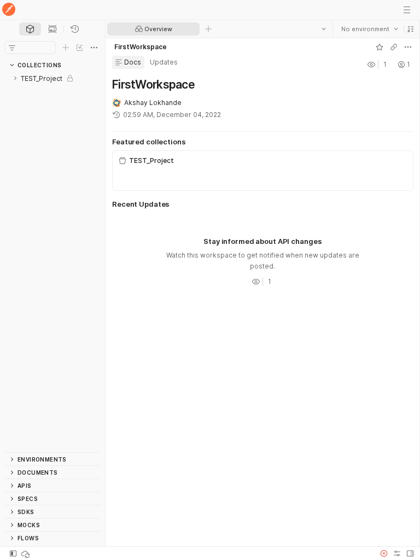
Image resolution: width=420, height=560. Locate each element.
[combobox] (369, 29)
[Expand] (15, 78)
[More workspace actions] (407, 47)
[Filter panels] (12, 47)
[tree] (52, 262)
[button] (410, 29)
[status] (26, 553)
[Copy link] (393, 47)
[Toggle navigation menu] (406, 9)
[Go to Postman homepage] (8, 10)
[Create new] (65, 47)
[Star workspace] (379, 47)
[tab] (30, 29)
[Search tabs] (323, 29)
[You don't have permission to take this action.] (208, 29)
